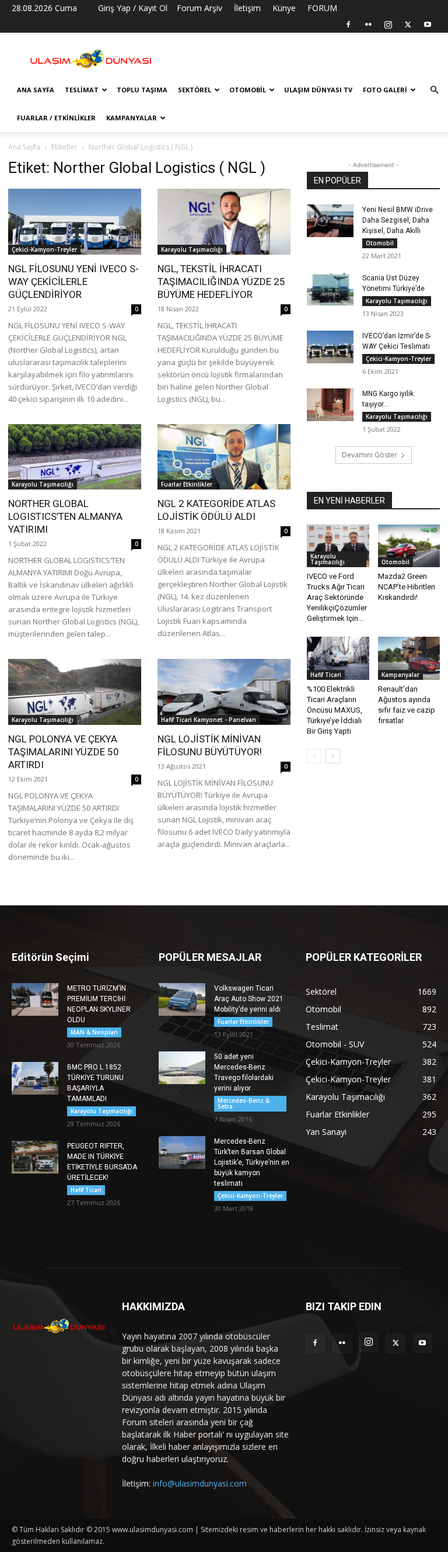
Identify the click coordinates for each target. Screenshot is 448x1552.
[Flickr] (368, 24)
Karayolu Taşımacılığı (192, 249)
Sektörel (194, 89)
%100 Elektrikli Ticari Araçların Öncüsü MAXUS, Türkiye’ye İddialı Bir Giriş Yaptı (334, 710)
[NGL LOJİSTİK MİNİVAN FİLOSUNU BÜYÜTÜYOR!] (224, 692)
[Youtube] (427, 24)
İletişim (247, 7)
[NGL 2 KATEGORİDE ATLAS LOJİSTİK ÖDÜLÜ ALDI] (224, 457)
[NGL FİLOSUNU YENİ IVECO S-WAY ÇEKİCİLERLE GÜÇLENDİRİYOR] (74, 222)
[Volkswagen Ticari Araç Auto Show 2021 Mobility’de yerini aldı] (182, 999)
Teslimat (82, 89)
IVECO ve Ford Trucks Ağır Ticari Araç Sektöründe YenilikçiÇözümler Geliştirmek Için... (337, 597)
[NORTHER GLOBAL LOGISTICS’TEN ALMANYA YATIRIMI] (74, 457)
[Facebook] (348, 24)
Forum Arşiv (199, 7)
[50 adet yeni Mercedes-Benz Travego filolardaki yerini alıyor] (182, 1067)
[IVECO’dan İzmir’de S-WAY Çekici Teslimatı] (330, 347)
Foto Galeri (385, 89)
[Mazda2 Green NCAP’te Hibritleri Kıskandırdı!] (409, 546)
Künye (284, 7)
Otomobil (247, 89)
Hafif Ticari (325, 675)
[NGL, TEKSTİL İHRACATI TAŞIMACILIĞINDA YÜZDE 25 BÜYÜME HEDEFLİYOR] (224, 222)
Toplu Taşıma (142, 89)
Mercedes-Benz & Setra (244, 1103)
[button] (434, 90)
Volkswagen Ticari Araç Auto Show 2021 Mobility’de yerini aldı (249, 998)
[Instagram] (388, 24)
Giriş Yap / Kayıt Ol (132, 7)
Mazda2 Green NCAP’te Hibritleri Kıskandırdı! (406, 587)
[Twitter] (407, 24)
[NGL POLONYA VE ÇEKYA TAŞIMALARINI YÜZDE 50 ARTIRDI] (74, 692)
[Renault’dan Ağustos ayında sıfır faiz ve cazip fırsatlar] (409, 658)
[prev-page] (314, 756)
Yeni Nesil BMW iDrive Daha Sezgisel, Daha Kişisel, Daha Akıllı (397, 220)
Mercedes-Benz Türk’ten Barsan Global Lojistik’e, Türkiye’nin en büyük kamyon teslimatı (251, 1162)
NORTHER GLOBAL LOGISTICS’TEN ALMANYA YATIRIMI (65, 516)
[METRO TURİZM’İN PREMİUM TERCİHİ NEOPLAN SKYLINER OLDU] (35, 999)
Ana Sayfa (35, 89)
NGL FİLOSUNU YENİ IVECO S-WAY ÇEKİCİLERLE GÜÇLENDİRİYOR (73, 281)
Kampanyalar (131, 117)
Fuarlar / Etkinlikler (56, 117)
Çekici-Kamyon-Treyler (44, 249)
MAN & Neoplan (94, 1032)
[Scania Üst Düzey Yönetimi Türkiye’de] (330, 289)
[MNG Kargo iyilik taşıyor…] (330, 404)
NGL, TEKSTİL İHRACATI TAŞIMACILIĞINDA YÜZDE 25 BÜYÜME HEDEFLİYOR (221, 281)
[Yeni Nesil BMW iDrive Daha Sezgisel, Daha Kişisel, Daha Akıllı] (330, 220)
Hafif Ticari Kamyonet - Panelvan (208, 720)
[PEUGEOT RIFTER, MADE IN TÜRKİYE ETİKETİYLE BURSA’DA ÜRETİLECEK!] (35, 1157)
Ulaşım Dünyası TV (318, 89)
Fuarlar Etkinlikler (186, 484)
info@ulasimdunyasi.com (200, 1483)
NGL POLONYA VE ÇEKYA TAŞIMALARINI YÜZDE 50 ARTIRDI (63, 751)
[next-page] (333, 756)
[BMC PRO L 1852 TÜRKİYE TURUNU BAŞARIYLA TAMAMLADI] (35, 1078)
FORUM (322, 7)
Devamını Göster (369, 455)
